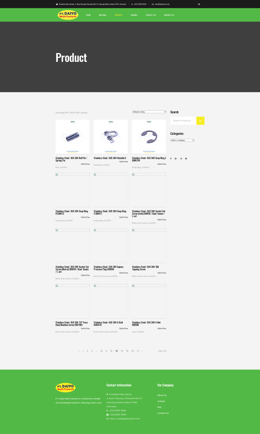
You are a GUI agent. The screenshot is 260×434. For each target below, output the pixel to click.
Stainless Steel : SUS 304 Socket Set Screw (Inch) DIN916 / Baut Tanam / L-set (148, 213)
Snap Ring (136, 167)
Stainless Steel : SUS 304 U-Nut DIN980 (146, 324)
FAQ (159, 407)
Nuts (134, 331)
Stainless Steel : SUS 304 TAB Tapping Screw (145, 268)
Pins (57, 167)
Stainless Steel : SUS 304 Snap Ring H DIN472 (72, 212)
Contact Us (163, 413)
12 (111, 351)
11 (106, 351)
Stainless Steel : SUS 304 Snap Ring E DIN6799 (149, 159)
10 (101, 351)
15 (127, 351)
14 (122, 351)
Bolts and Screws (140, 223)
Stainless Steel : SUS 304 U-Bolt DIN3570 (108, 324)
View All (162, 351)
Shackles (98, 165)
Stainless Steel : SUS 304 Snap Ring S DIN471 (110, 212)
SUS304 (63, 167)
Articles (161, 401)
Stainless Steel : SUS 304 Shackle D (110, 158)
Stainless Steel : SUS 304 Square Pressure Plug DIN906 (108, 268)
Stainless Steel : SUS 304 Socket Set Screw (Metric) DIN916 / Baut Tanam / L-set (72, 269)
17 (138, 351)
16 (133, 351)
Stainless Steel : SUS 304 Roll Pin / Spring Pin (71, 159)
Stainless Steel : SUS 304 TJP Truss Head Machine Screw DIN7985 (72, 324)
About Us (162, 395)
